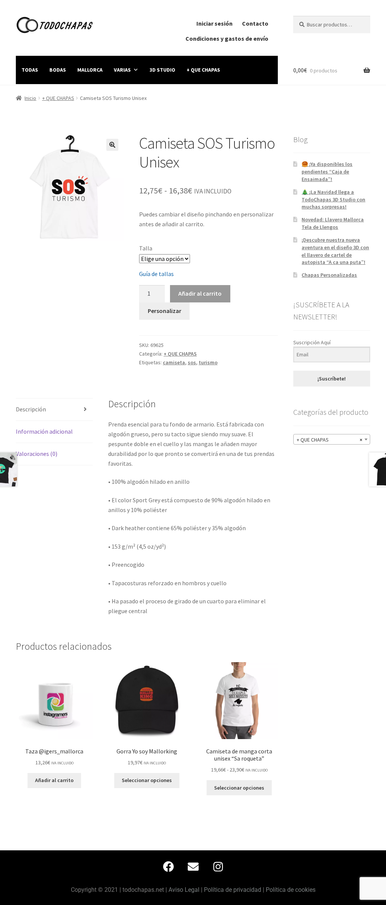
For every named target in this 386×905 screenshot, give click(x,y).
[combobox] (331, 439)
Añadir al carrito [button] (54, 780)
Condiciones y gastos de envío (226, 38)
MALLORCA (90, 69)
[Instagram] (218, 866)
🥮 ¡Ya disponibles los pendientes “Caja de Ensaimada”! (327, 172)
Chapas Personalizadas (329, 275)
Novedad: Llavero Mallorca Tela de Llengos (333, 223)
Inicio (30, 98)
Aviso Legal (183, 889)
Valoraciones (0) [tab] (36, 453)
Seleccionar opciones (147, 780)
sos (192, 362)
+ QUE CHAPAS (203, 69)
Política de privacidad (232, 889)
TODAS (29, 69)
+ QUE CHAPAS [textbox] (329, 439)
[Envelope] (193, 866)
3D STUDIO (162, 69)
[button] (112, 145)
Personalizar (164, 310)
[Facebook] (168, 866)
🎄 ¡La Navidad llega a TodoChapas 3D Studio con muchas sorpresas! (333, 199)
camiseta (174, 362)
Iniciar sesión (214, 23)
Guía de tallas (156, 274)
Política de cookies (291, 889)
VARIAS (122, 69)
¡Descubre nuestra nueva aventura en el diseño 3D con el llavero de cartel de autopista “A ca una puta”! (335, 250)
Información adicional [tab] (44, 431)
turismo (208, 362)
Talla (145, 248)
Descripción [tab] (31, 409)
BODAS (57, 69)
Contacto (255, 23)
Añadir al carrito (200, 293)
